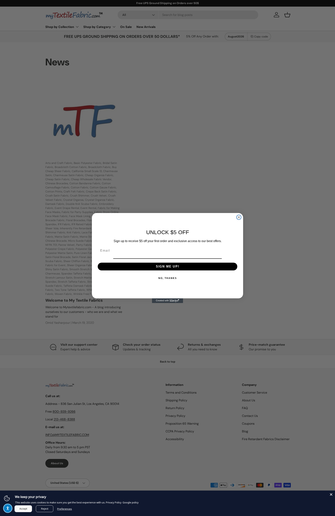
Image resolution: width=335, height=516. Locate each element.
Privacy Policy (114, 502)
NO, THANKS (167, 278)
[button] (7, 508)
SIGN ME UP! (167, 266)
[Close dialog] (239, 217)
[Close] (331, 494)
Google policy (131, 502)
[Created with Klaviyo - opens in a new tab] (167, 300)
